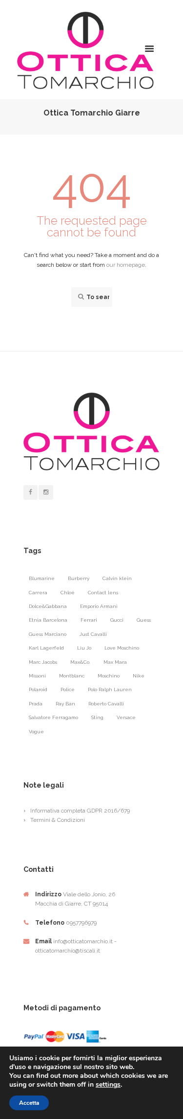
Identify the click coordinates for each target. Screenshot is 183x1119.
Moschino (109, 675)
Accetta (29, 1103)
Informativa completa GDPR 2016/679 (80, 810)
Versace (126, 717)
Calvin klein (117, 578)
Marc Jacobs (43, 662)
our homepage (125, 264)
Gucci (116, 620)
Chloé (68, 592)
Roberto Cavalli (106, 703)
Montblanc (71, 675)
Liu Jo (84, 648)
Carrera (38, 592)
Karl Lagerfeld (46, 648)
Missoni (37, 675)
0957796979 (81, 922)
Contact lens (103, 592)
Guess (144, 620)
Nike (138, 675)
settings (108, 1084)
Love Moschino (121, 648)
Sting (97, 717)
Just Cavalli (93, 634)
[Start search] (80, 296)
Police (68, 689)
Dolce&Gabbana (48, 606)
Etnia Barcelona (48, 620)
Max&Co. (80, 662)
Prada (35, 703)
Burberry (78, 578)
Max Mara (115, 662)
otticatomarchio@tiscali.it (67, 950)
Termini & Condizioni (57, 819)
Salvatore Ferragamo (53, 717)
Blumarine (42, 578)
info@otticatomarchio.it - (85, 941)
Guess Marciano (47, 634)
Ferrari (89, 620)
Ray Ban (65, 703)
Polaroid (38, 689)
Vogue (36, 731)
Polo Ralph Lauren (110, 689)
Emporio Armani (99, 606)
